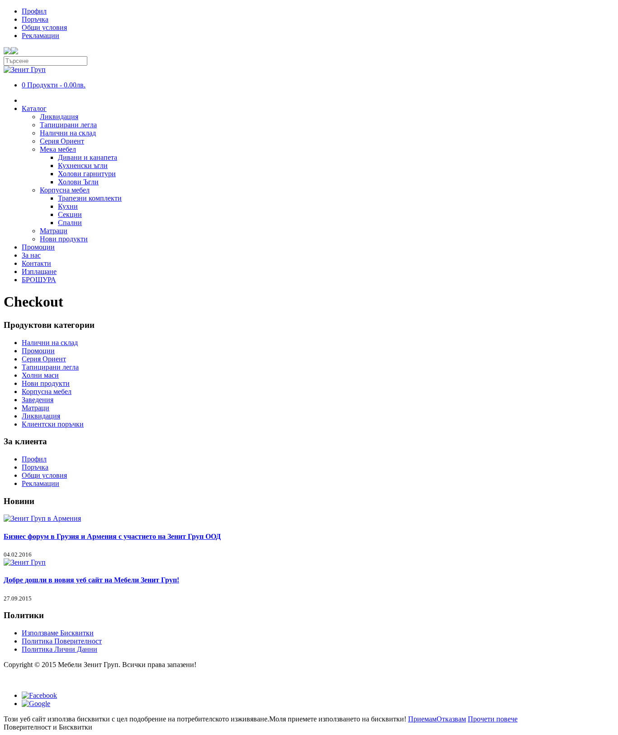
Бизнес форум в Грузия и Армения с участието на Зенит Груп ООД (112, 536)
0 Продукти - (54, 85)
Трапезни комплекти (90, 198)
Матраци (53, 231)
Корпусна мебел (65, 190)
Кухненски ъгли (83, 165)
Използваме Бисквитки (58, 633)
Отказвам (451, 719)
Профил (34, 11)
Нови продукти (64, 239)
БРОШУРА (39, 279)
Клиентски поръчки (53, 424)
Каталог (34, 108)
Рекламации (40, 35)
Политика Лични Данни (59, 649)
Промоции (38, 247)
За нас (31, 255)
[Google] (36, 703)
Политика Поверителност (62, 641)
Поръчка (35, 19)
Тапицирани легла (68, 125)
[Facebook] (39, 695)
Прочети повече (493, 719)
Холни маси (40, 375)
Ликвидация (59, 116)
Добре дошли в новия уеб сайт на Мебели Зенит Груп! (91, 580)
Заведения (37, 400)
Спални (70, 222)
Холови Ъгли (78, 182)
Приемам (422, 719)
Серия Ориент (62, 141)
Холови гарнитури (87, 174)
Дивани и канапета (87, 157)
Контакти (36, 263)
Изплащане (39, 271)
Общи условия (44, 27)
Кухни (68, 206)
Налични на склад (68, 133)
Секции (70, 214)
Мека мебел (58, 149)
